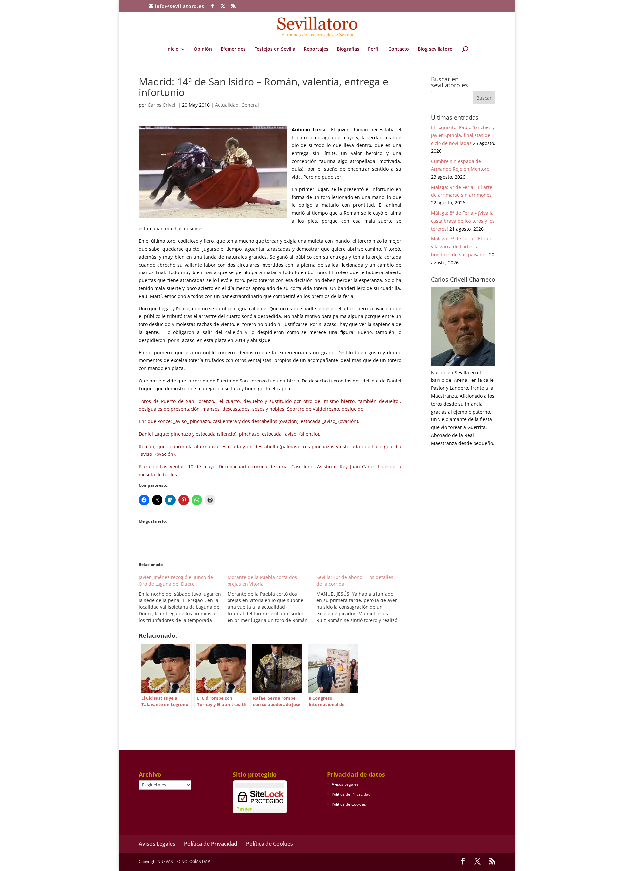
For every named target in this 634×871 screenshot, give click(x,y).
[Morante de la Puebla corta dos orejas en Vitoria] (272, 599)
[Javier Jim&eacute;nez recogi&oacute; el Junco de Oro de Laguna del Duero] (183, 599)
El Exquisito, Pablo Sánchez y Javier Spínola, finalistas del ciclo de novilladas (463, 135)
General (250, 105)
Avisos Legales (345, 784)
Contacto (398, 49)
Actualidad (227, 105)
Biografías (348, 49)
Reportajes (316, 49)
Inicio (172, 49)
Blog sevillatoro (435, 49)
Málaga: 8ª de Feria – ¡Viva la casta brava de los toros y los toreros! (463, 221)
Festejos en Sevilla (274, 49)
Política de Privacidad (351, 794)
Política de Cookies (349, 804)
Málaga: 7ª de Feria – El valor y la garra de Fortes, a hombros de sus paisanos (462, 247)
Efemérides (233, 49)
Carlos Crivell (162, 105)
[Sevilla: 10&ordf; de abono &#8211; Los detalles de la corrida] (360, 599)
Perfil (374, 49)
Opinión (203, 49)
